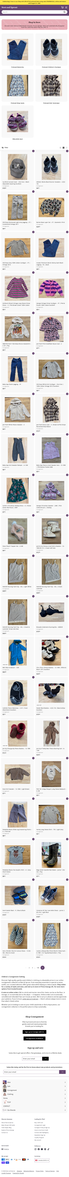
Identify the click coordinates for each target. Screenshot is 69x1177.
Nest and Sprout (9, 7)
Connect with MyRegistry (41, 1132)
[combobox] (34, 12)
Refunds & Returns (29, 1171)
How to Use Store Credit (41, 1130)
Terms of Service (50, 1171)
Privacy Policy (40, 1171)
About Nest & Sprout (7, 1122)
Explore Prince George (8, 1130)
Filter (6, 147)
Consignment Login (39, 1125)
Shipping (19, 1171)
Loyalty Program (39, 1137)
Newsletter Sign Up (39, 1135)
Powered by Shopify (18, 1173)
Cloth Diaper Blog (6, 1127)
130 (38, 968)
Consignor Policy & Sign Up (42, 1127)
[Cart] (62, 7)
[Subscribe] (45, 1059)
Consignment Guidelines (34, 1038)
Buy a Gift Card (38, 1122)
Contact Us (5, 1132)
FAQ (57, 1171)
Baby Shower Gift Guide (8, 1125)
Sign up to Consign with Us (34, 1032)
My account (37, 1140)
